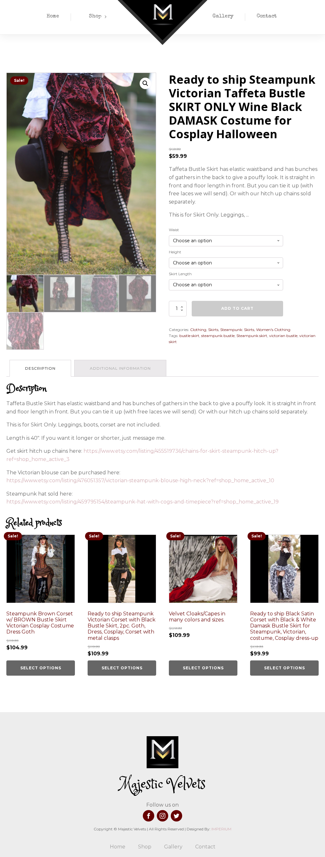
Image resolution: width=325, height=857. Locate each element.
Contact (267, 16)
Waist (174, 229)
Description (40, 368)
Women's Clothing (273, 329)
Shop (95, 16)
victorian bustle (283, 335)
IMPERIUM (221, 829)
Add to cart (237, 308)
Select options (40, 667)
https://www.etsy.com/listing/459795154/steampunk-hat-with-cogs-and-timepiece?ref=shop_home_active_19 (142, 502)
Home (53, 16)
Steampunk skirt (251, 335)
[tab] (40, 368)
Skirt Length (180, 273)
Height (175, 252)
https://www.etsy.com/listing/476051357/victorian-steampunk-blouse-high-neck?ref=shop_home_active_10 (140, 480)
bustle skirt (189, 335)
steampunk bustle (218, 335)
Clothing (198, 329)
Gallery (223, 16)
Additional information (120, 368)
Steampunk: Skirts (237, 329)
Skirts (213, 329)
